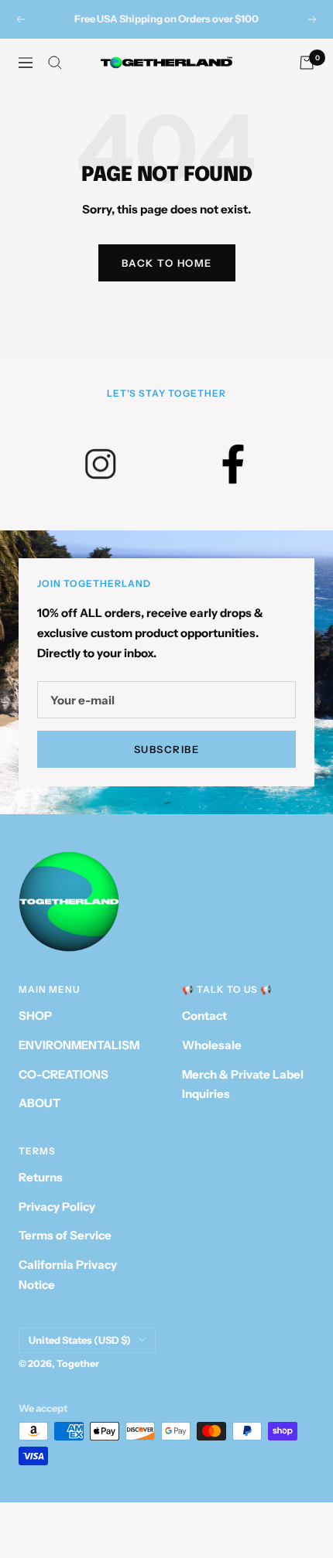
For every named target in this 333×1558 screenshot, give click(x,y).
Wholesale (212, 1045)
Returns (41, 1177)
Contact (204, 1015)
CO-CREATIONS (63, 1074)
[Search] (55, 63)
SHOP (35, 1015)
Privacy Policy (57, 1206)
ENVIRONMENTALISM (79, 1045)
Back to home (167, 263)
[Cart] (306, 63)
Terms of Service (65, 1235)
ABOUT (39, 1103)
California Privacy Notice (68, 1274)
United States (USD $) (80, 1340)
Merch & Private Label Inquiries (243, 1084)
